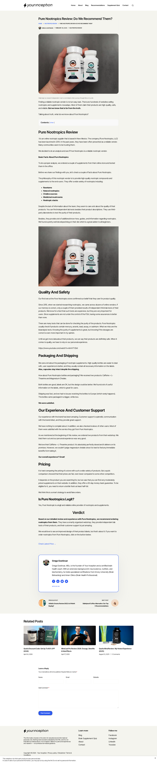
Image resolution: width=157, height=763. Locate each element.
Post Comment (45, 713)
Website (96, 677)
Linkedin (112, 741)
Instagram (113, 738)
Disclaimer (61, 753)
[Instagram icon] (62, 581)
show (52, 122)
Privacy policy (52, 753)
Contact (125, 5)
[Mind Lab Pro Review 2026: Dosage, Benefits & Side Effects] (78, 635)
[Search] (133, 5)
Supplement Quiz (113, 5)
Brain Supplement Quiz (87, 738)
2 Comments (116, 654)
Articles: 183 (55, 586)
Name (40, 677)
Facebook (113, 735)
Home (73, 5)
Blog (86, 5)
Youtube (112, 745)
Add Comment (43, 688)
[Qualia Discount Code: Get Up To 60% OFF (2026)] (41, 635)
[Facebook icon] (53, 581)
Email (67, 677)
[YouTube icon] (66, 581)
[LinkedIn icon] (57, 581)
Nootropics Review (75, 28)
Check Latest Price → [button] (47, 544)
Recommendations (98, 5)
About (80, 5)
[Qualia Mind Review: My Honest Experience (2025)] (116, 635)
